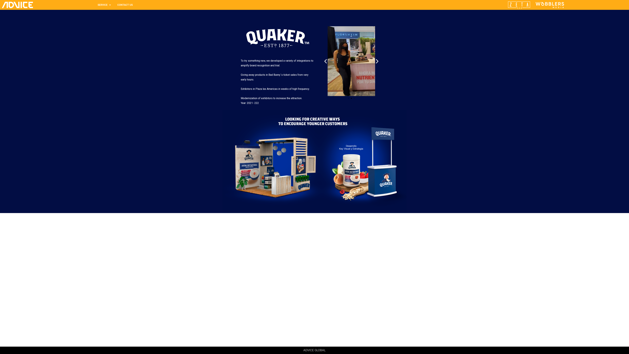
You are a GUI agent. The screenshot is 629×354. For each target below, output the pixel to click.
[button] (325, 61)
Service (103, 4)
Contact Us (125, 4)
